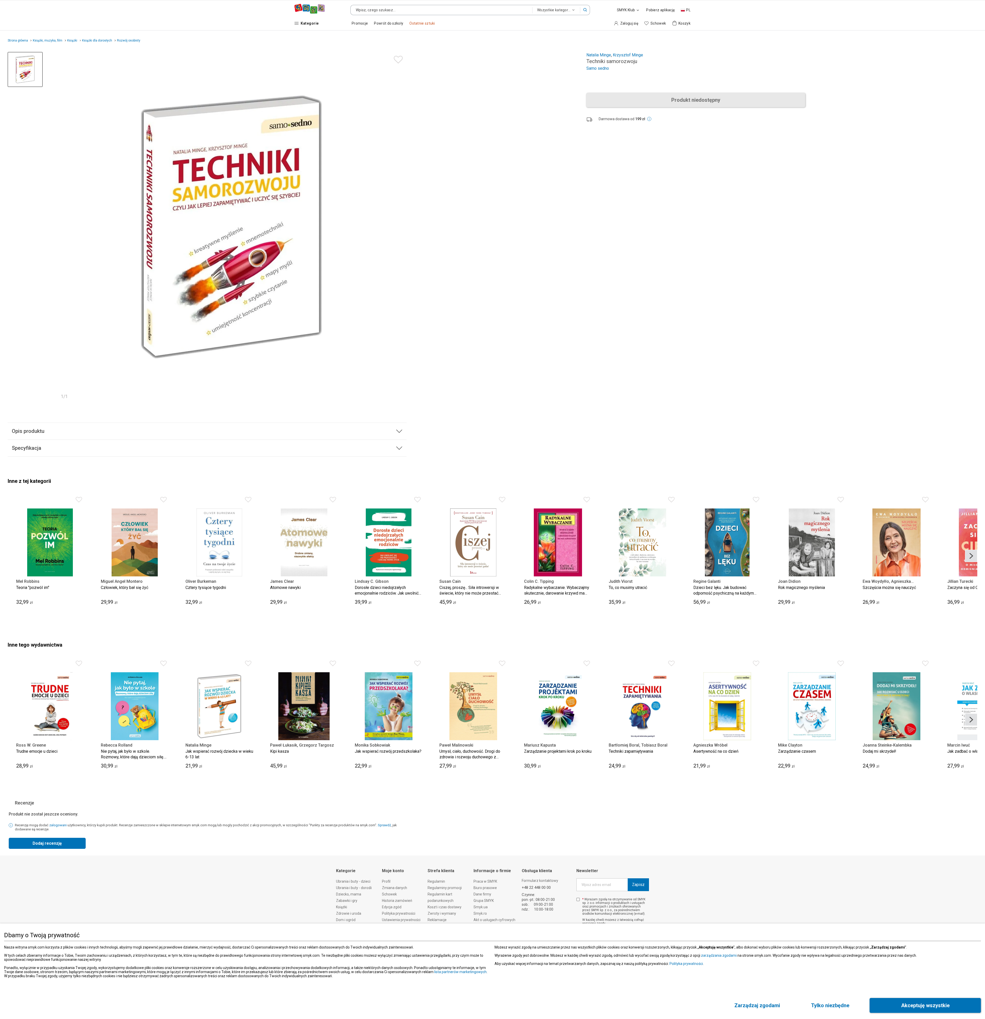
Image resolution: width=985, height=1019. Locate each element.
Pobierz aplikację (660, 10)
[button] (585, 10)
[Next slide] (971, 556)
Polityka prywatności (686, 964)
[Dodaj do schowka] (397, 58)
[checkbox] (578, 899)
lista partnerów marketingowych (460, 972)
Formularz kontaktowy (540, 881)
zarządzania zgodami (719, 955)
